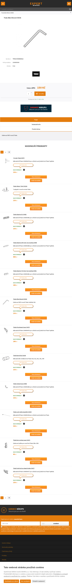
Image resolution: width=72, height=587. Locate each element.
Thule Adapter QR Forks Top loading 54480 (25, 242)
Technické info (36, 124)
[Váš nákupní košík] (69, 3)
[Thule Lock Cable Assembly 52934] (6, 415)
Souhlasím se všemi (11, 581)
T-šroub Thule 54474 (18, 158)
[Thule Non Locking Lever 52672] (6, 445)
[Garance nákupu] (36, 111)
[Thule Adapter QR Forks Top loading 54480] (6, 246)
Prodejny (4, 555)
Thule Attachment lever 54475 (21, 327)
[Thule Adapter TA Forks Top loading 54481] (6, 274)
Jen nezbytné (25, 581)
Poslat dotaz (36, 129)
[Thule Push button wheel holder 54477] (6, 471)
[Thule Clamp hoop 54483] (6, 387)
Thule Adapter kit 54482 (19, 214)
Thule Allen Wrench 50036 (20, 299)
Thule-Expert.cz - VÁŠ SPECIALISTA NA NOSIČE (36, 4)
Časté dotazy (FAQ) (7, 551)
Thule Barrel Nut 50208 (19, 355)
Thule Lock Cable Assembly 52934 (22, 412)
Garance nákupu (6, 543)
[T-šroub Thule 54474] (6, 161)
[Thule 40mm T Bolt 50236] (6, 190)
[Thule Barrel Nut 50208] (6, 359)
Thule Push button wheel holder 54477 (23, 468)
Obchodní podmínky (7, 547)
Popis (36, 120)
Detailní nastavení (39, 581)
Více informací (36, 177)
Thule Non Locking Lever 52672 (21, 440)
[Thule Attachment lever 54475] (6, 330)
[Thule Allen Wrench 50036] (36, 53)
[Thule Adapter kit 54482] (6, 217)
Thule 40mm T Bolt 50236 (20, 186)
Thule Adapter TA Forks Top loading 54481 (25, 271)
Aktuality (4, 559)
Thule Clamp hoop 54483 (20, 384)
